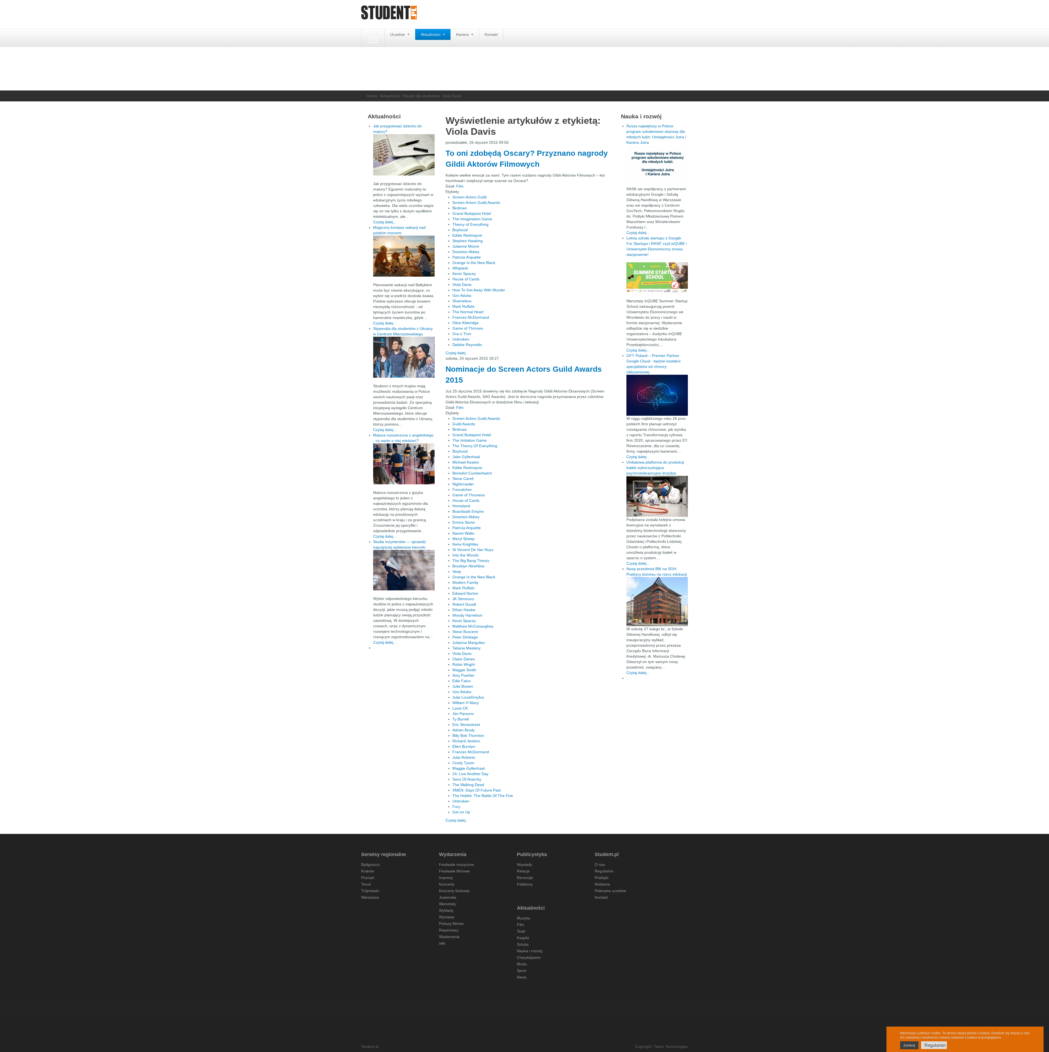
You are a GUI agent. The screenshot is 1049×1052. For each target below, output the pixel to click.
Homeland (461, 506)
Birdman (459, 208)
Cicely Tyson (463, 763)
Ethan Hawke (463, 610)
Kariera (463, 34)
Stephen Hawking (467, 241)
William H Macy (465, 703)
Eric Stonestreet (466, 724)
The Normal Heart (468, 312)
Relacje (523, 871)
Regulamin (604, 871)
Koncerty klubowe (454, 891)
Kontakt (491, 34)
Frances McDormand (470, 317)
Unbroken (460, 339)
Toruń (366, 884)
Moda (522, 964)
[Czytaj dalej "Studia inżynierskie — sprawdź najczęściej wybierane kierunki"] (404, 570)
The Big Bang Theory (470, 560)
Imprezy (446, 877)
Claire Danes (463, 659)
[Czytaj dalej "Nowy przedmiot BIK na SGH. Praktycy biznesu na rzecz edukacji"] (657, 601)
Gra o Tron (461, 334)
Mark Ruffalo (463, 306)
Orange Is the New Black (473, 262)
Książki (523, 938)
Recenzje (525, 877)
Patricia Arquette (466, 257)
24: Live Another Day (470, 774)
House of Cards (465, 279)
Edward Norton (465, 593)
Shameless (462, 301)
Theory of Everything (470, 224)
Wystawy (446, 917)
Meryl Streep (463, 539)
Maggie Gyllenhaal (468, 768)
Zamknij (909, 1045)
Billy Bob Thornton (468, 735)
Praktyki (601, 877)
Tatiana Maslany (466, 648)
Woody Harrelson (467, 615)
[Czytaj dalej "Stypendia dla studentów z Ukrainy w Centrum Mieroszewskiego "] (404, 357)
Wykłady (446, 910)
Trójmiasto (370, 891)
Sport (521, 970)
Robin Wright (463, 664)
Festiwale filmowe (454, 871)
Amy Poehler (463, 675)
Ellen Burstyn (463, 746)
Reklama (602, 884)
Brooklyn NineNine (468, 566)
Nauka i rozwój (529, 951)
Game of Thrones (467, 328)
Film (460, 186)
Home (372, 96)
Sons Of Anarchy (466, 779)
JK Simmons (463, 599)
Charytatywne (529, 957)
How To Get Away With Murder (478, 290)
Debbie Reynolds (467, 344)
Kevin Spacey (464, 273)
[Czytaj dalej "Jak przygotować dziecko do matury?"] (404, 154)
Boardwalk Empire (468, 511)
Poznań (367, 877)
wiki (442, 943)
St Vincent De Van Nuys (472, 549)
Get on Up (461, 812)
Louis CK (460, 708)
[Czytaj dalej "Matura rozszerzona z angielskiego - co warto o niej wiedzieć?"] (404, 463)
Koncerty (446, 884)
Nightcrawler (463, 484)
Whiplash (460, 268)
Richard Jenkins (466, 741)
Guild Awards (463, 424)
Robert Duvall (464, 604)
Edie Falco (461, 681)
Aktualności (431, 34)
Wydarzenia (449, 936)
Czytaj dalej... (457, 353)
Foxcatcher (462, 489)
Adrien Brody (463, 730)
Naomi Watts (463, 533)
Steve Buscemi (465, 631)
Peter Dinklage (465, 637)
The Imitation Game (469, 440)
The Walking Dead (468, 785)
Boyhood (460, 230)
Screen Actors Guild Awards (476, 202)
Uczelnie (398, 34)
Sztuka (523, 944)
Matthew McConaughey (472, 626)
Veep (456, 571)
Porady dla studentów (421, 96)
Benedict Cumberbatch (472, 473)
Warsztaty (447, 904)
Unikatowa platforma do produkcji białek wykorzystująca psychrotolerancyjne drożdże (655, 467)
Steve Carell (462, 478)
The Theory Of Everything (474, 446)
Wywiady (524, 864)
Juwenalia (447, 897)
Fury (456, 806)
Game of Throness (468, 495)
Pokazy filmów (451, 923)
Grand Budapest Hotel (471, 213)
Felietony (525, 884)
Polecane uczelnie (610, 891)
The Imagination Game (472, 219)
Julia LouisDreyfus (468, 697)
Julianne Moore (465, 246)
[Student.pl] (389, 14)
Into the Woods (465, 555)
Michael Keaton (465, 462)
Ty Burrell (460, 719)
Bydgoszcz (370, 864)
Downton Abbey (465, 252)
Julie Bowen (462, 686)
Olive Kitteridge (465, 323)
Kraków (367, 871)
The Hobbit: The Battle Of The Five (482, 795)
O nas (600, 864)
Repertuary (448, 930)
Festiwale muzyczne (456, 864)
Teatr (521, 931)
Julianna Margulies (468, 642)
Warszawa (370, 897)
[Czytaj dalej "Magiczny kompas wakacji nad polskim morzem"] (404, 256)
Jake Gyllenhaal (466, 457)
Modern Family (465, 582)
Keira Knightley (465, 544)
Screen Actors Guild (469, 197)
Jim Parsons (463, 713)
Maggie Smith (464, 670)
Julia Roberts (463, 757)
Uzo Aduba (461, 295)
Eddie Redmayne (467, 235)
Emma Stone (463, 522)
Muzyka (523, 918)
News (521, 977)
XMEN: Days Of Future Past (476, 790)
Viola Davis (462, 284)
